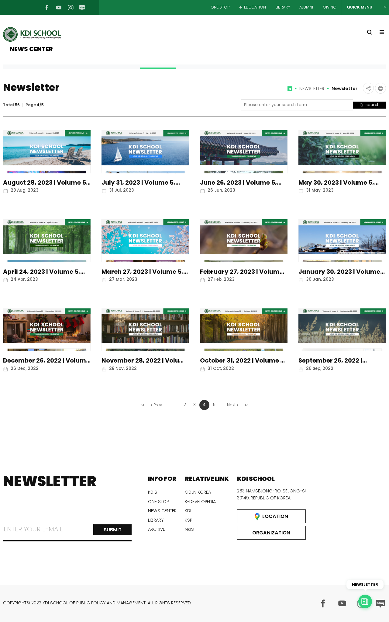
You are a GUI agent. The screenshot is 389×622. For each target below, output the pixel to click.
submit (113, 529)
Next (231, 405)
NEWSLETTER (311, 88)
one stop (158, 502)
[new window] (323, 603)
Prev (157, 405)
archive (156, 529)
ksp (188, 520)
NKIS (189, 529)
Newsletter (344, 88)
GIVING (329, 7)
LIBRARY (283, 7)
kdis (152, 492)
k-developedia (200, 502)
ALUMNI (306, 7)
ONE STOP (220, 7)
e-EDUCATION (252, 7)
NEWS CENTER (31, 49)
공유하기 (368, 88)
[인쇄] (380, 88)
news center (162, 511)
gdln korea (198, 492)
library (156, 520)
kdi (188, 511)
